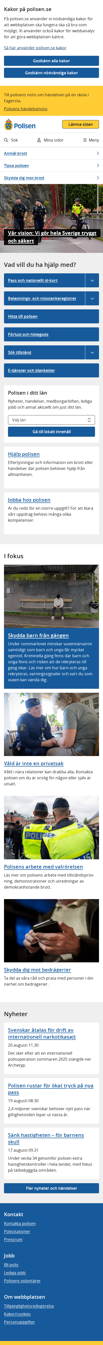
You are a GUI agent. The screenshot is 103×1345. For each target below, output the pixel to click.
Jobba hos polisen (29, 499)
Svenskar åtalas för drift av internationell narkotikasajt (42, 1033)
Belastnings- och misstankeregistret (42, 298)
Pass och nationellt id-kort (33, 280)
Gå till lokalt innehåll (51, 431)
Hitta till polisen (23, 316)
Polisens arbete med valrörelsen (43, 866)
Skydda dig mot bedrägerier (37, 969)
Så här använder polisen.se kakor (35, 48)
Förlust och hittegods (28, 334)
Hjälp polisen (24, 454)
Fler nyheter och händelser (51, 1188)
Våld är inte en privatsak (34, 763)
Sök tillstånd (19, 352)
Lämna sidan (80, 124)
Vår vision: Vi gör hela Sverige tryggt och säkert (52, 237)
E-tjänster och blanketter (31, 370)
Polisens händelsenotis (26, 109)
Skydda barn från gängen (38, 635)
